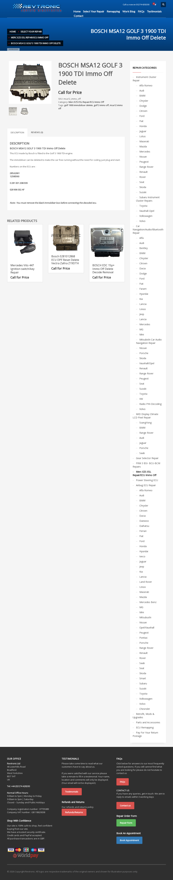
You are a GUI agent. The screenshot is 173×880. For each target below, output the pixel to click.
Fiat (141, 121)
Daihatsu (144, 525)
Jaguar (142, 131)
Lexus (142, 309)
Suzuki (142, 192)
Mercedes (144, 151)
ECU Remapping (145, 727)
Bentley (143, 248)
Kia (141, 299)
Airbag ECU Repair (146, 485)
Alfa (141, 238)
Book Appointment (129, 840)
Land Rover (145, 581)
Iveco (142, 556)
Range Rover (146, 166)
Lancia (142, 304)
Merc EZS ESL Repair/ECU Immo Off (86, 101)
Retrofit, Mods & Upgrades (143, 715)
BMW (142, 95)
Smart (142, 678)
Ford (141, 116)
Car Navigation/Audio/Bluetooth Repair (148, 229)
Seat (141, 182)
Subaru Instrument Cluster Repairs (148, 199)
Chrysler (143, 100)
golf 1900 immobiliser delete (78, 105)
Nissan (143, 156)
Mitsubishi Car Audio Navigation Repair (149, 341)
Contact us (125, 805)
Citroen (143, 110)
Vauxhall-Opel (146, 210)
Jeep (141, 314)
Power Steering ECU (147, 480)
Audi (141, 90)
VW (141, 398)
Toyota (143, 205)
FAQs (122, 781)
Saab (142, 453)
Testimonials (71, 791)
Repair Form (126, 822)
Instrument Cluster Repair (144, 78)
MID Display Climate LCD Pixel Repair (145, 415)
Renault (143, 171)
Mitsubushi (145, 617)
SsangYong (145, 422)
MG (141, 329)
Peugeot (144, 161)
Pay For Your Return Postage (145, 734)
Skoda (142, 187)
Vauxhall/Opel (146, 363)
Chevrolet (144, 708)
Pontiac (143, 637)
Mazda (143, 146)
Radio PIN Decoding (150, 404)
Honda (143, 126)
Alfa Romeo (145, 85)
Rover (142, 177)
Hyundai (143, 293)
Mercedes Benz (147, 602)
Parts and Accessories (148, 722)
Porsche (143, 353)
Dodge (143, 105)
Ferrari (142, 531)
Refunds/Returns (74, 812)
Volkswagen (145, 216)
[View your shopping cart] (155, 4)
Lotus (142, 136)
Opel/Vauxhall (146, 627)
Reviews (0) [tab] (37, 132)
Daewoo (144, 520)
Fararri (142, 288)
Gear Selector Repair (147, 458)
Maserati (144, 141)
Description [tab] (17, 132)
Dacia (142, 268)
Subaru (143, 683)
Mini (141, 334)
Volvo (142, 221)
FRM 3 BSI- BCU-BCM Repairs (146, 465)
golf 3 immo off (101, 105)
